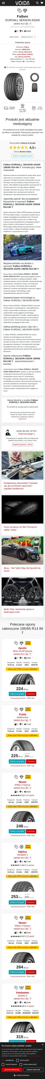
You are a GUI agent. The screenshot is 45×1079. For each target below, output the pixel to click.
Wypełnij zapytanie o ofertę (22, 444)
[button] (22, 1075)
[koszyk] (41, 2)
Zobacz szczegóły (17, 694)
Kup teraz (31, 694)
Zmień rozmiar (13, 37)
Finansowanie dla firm (18, 698)
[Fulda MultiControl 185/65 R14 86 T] (22, 749)
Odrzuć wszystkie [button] (33, 1070)
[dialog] (22, 1060)
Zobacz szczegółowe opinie (22, 156)
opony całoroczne (25, 52)
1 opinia (30, 865)
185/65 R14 (26, 49)
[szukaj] (37, 2)
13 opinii (30, 795)
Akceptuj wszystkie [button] (12, 1070)
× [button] (42, 1044)
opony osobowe (24, 57)
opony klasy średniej (25, 54)
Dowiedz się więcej (34, 1056)
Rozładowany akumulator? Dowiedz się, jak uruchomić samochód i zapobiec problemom (21, 486)
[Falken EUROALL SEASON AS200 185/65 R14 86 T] (14, 86)
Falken (26, 47)
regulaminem (22, 419)
